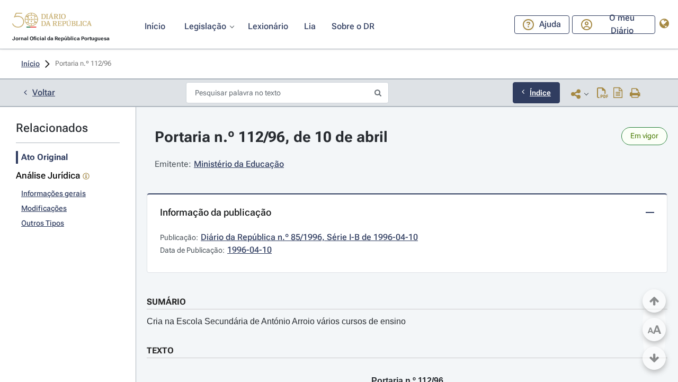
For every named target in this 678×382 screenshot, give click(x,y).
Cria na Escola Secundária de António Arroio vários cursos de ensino (276, 321)
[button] (52, 22)
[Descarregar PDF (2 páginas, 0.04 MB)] (602, 94)
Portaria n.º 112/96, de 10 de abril (271, 137)
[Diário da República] (52, 22)
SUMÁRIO (166, 302)
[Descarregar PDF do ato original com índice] (618, 94)
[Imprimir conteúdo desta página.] (635, 94)
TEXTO (160, 350)
